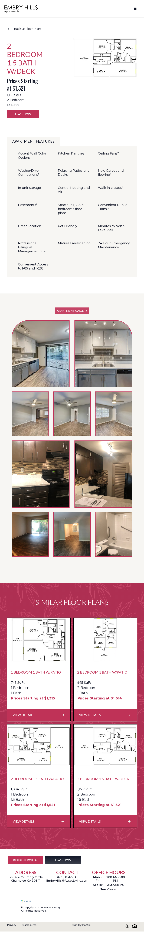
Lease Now (23, 114)
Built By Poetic (80, 925)
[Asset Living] (34, 901)
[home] (21, 9)
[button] (135, 8)
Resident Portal (25, 860)
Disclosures (29, 925)
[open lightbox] (105, 58)
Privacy (11, 925)
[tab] (33, 141)
